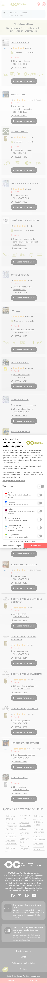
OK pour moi (35, 546)
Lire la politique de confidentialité (14, 481)
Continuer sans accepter (11, 546)
